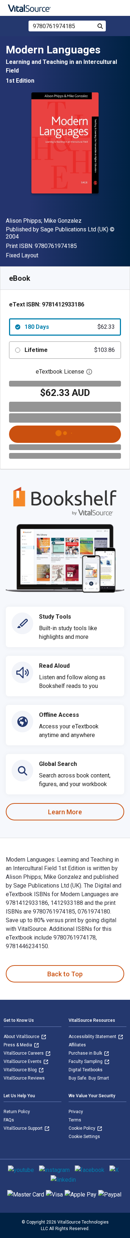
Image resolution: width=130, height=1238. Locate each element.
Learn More (65, 812)
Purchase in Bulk (86, 1053)
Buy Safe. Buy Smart (89, 1078)
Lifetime (70, 349)
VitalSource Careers (24, 1053)
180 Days (70, 326)
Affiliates (77, 1044)
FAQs (9, 1120)
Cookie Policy (82, 1128)
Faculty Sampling (86, 1061)
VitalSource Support (24, 1128)
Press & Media (18, 1044)
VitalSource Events (23, 1061)
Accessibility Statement (93, 1036)
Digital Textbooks (86, 1069)
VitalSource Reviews (24, 1078)
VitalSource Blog (21, 1069)
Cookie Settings (84, 1136)
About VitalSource (22, 1036)
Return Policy (17, 1111)
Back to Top (65, 974)
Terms (75, 1120)
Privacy (76, 1111)
